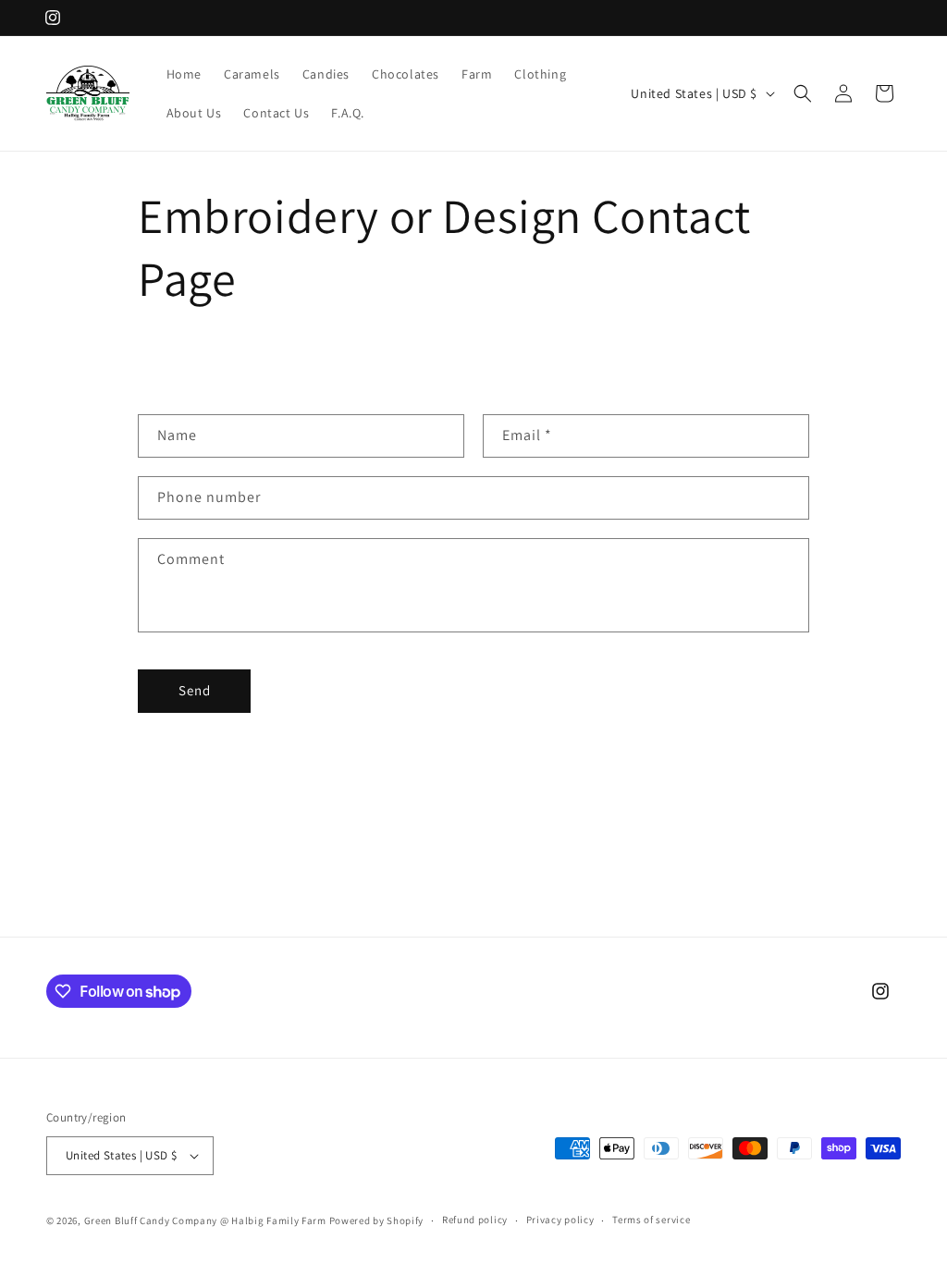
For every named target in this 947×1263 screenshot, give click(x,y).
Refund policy (475, 1219)
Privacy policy (560, 1219)
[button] (802, 93)
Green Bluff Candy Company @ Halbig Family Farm (205, 1220)
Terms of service (651, 1219)
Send (194, 690)
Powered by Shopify (376, 1220)
